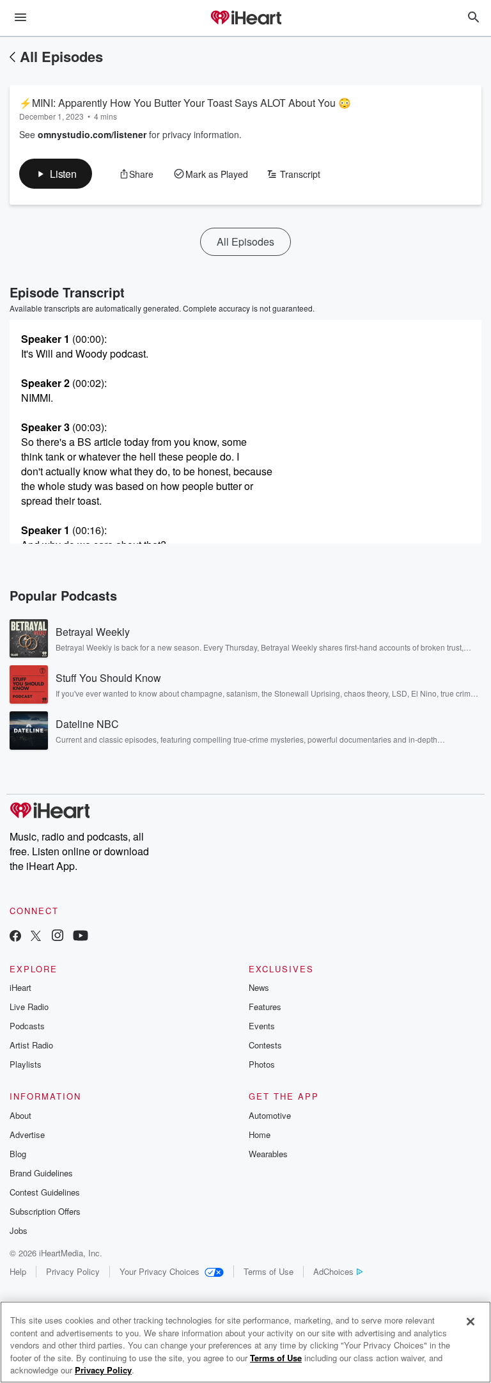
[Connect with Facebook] (15, 936)
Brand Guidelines (41, 1173)
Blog (18, 1154)
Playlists (26, 1064)
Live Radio (29, 1006)
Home (259, 1134)
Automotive (270, 1115)
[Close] (470, 1322)
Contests (265, 1045)
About (20, 1115)
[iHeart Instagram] (57, 936)
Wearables (268, 1154)
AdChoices (333, 1271)
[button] (55, 174)
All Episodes (61, 56)
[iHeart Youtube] (80, 936)
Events (262, 1026)
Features (265, 1006)
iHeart (20, 987)
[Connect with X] (36, 936)
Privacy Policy (73, 1271)
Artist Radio (31, 1045)
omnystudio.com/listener (92, 134)
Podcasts (27, 1026)
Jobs (18, 1230)
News (259, 987)
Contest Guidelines (45, 1192)
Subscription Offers (45, 1211)
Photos (262, 1064)
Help (18, 1271)
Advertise (27, 1134)
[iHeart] (245, 18)
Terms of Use (268, 1271)
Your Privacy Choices (159, 1271)
